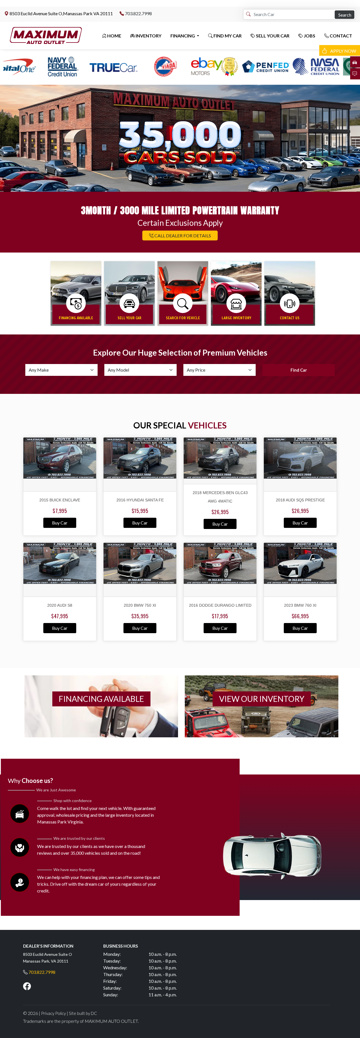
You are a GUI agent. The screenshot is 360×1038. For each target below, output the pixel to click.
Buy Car (60, 522)
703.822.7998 (138, 13)
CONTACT (340, 35)
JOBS (309, 35)
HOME (113, 35)
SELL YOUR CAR (272, 35)
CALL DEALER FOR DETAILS (182, 235)
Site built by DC (83, 1013)
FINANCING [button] (183, 35)
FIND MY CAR (227, 35)
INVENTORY (148, 35)
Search (344, 14)
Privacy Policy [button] (53, 1013)
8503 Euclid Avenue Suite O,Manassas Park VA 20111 (61, 13)
